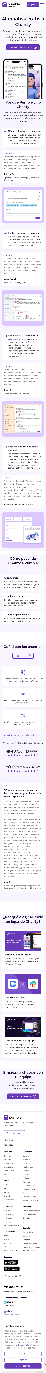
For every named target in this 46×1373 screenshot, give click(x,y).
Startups (7, 1239)
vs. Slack (7, 1211)
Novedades (8, 1167)
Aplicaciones (8, 1160)
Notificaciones (28, 1167)
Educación (8, 1247)
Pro (5, 1188)
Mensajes (26, 1160)
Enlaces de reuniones (31, 1197)
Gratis (6, 1185)
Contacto (26, 1236)
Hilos (25, 1163)
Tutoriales (26, 1218)
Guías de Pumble (29, 1214)
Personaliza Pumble (16, 339)
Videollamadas (28, 1186)
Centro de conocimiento (32, 1211)
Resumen (7, 1156)
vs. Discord (8, 1218)
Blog (24, 1222)
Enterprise (7, 1196)
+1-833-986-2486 (30, 1251)
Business (7, 1192)
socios (14, 237)
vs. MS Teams (9, 1214)
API (5, 1174)
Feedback (27, 1240)
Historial (26, 1171)
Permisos (26, 1182)
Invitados (26, 1178)
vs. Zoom (7, 1222)
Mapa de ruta (9, 1171)
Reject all (23, 1360)
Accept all (23, 1353)
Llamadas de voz (29, 1189)
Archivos (26, 1174)
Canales (26, 1156)
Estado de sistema (30, 1243)
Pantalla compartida (30, 1193)
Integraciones (9, 1163)
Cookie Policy (24, 1345)
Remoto (7, 1236)
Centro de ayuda (29, 1232)
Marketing (7, 1243)
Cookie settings (23, 1366)
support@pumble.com (31, 1247)
